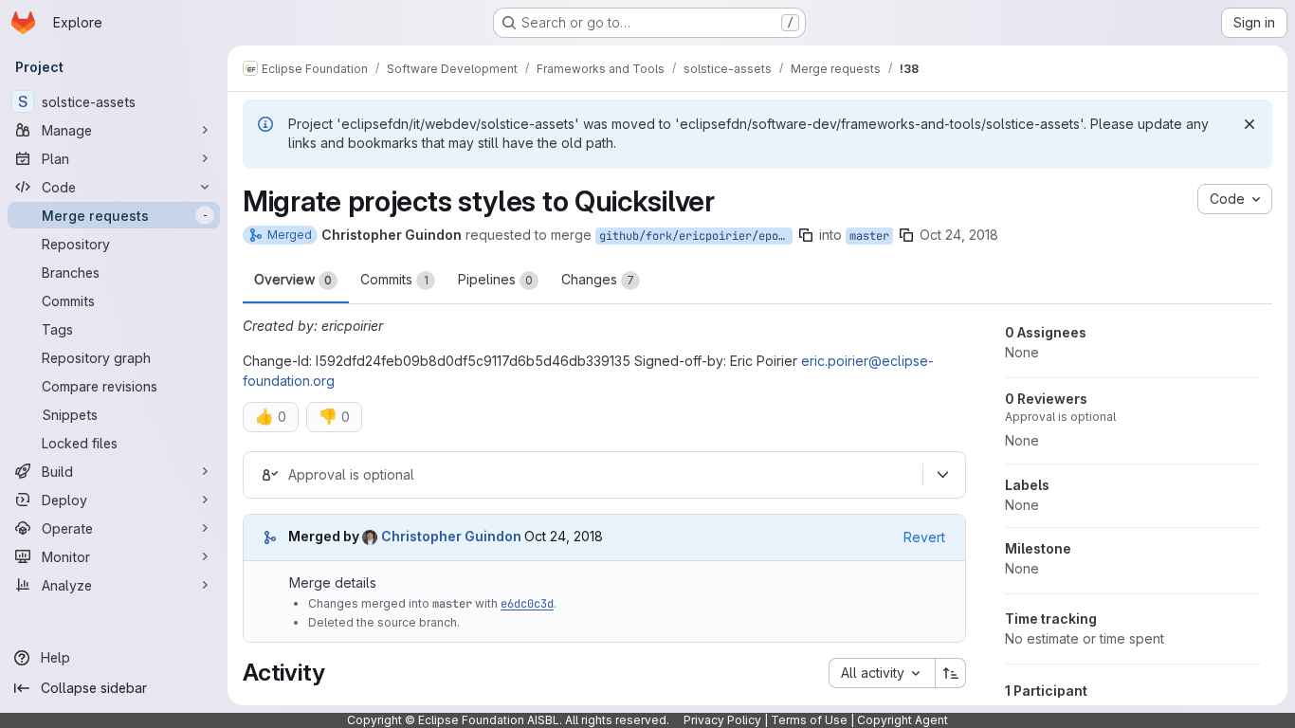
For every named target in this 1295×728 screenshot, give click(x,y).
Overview (293, 279)
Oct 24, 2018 (959, 235)
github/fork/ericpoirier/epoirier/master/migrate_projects (696, 236)
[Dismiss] (1249, 124)
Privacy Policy (722, 720)
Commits (394, 279)
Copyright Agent (902, 720)
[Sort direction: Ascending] (951, 673)
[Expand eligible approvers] (942, 475)
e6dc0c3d (527, 603)
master (869, 236)
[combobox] (882, 673)
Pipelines (495, 279)
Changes (597, 279)
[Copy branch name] (805, 235)
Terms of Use (809, 720)
